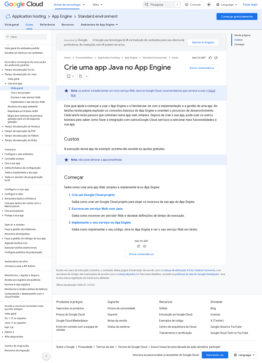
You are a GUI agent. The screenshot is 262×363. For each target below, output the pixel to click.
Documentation (84, 57)
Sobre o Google (65, 346)
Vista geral (12, 24)
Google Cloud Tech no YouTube (229, 332)
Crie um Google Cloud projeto (93, 195)
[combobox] (162, 4)
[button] (25, 69)
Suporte (112, 314)
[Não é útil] (216, 58)
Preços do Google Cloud (70, 314)
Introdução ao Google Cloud (175, 314)
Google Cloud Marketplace (72, 320)
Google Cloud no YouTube (226, 326)
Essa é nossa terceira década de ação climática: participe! (185, 346)
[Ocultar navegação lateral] (46, 356)
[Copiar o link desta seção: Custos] (83, 139)
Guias (29, 24)
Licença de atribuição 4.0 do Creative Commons (188, 270)
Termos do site (105, 346)
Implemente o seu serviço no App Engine (101, 222)
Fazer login (250, 4)
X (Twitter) (217, 320)
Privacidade (85, 346)
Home (67, 57)
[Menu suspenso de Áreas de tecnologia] (85, 4)
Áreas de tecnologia (67, 4)
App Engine (62, 16)
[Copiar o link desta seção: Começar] (87, 177)
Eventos (215, 314)
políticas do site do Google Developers (197, 274)
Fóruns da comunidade (121, 308)
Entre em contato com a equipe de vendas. (77, 328)
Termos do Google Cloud (132, 346)
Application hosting (29, 16)
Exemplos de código (171, 320)
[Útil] (210, 58)
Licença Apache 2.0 (128, 274)
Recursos (68, 24)
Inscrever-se (215, 355)
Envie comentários (202, 68)
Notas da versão (117, 320)
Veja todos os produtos (70, 308)
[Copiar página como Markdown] (80, 76)
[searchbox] (26, 37)
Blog (213, 308)
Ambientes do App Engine (98, 24)
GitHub (163, 308)
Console (195, 4)
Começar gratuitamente (237, 16)
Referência (47, 24)
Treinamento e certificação (175, 332)
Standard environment (98, 16)
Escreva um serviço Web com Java (97, 209)
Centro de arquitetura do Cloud (177, 326)
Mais (96, 4)
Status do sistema (119, 326)
